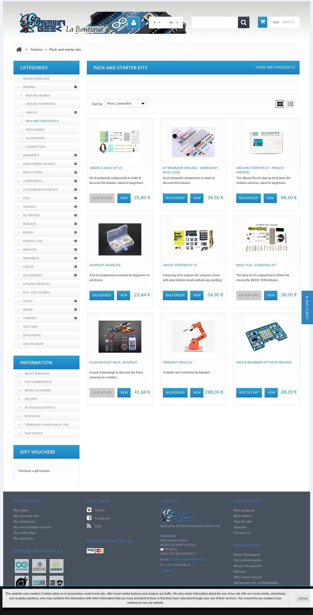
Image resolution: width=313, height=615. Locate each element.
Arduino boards (38, 95)
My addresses (24, 521)
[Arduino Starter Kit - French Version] (266, 142)
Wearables (31, 258)
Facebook (102, 518)
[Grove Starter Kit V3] (193, 239)
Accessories (35, 138)
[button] (307, 307)
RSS (98, 526)
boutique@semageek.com (187, 559)
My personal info (26, 516)
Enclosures (35, 129)
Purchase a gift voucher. (34, 471)
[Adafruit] (39, 565)
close (303, 598)
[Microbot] (39, 582)
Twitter (100, 510)
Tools (27, 301)
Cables (28, 266)
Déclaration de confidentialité (256, 583)
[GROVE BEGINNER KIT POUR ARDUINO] (266, 336)
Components (32, 181)
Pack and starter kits (42, 121)
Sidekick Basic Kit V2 (105, 168)
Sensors (29, 206)
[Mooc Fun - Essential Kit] (266, 239)
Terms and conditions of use (47, 424)
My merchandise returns (32, 527)
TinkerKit (30, 318)
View (124, 198)
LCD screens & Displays (40, 189)
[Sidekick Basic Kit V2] (119, 142)
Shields (31, 112)
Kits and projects (36, 283)
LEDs (26, 198)
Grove (28, 309)
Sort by (97, 104)
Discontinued (33, 343)
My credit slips (24, 533)
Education (32, 416)
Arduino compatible (41, 103)
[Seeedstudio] (56, 565)
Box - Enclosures (36, 292)
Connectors (35, 146)
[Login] (134, 23)
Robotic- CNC (33, 241)
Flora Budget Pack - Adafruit (113, 362)
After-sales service (40, 407)
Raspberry (31, 155)
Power (28, 232)
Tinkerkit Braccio (177, 362)
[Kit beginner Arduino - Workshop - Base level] (193, 142)
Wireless (29, 249)
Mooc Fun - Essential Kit (256, 265)
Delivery (31, 399)
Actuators (31, 215)
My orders (21, 510)
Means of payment (38, 390)
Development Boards (39, 163)
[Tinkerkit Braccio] (193, 336)
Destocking (32, 335)
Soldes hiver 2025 (36, 78)
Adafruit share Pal (105, 265)
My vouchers (23, 538)
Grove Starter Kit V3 (180, 265)
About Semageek (37, 373)
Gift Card (30, 326)
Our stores (34, 433)
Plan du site (243, 521)
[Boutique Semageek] (105, 23)
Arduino (29, 86)
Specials (240, 527)
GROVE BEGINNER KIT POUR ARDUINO (263, 362)
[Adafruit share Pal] (119, 239)
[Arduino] (21, 565)
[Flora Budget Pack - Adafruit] (119, 336)
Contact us (167, 570)
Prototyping (33, 172)
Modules (29, 223)
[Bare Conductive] (21, 582)
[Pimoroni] (56, 582)
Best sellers (242, 516)
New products (244, 510)
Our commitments (38, 381)
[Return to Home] (19, 49)
